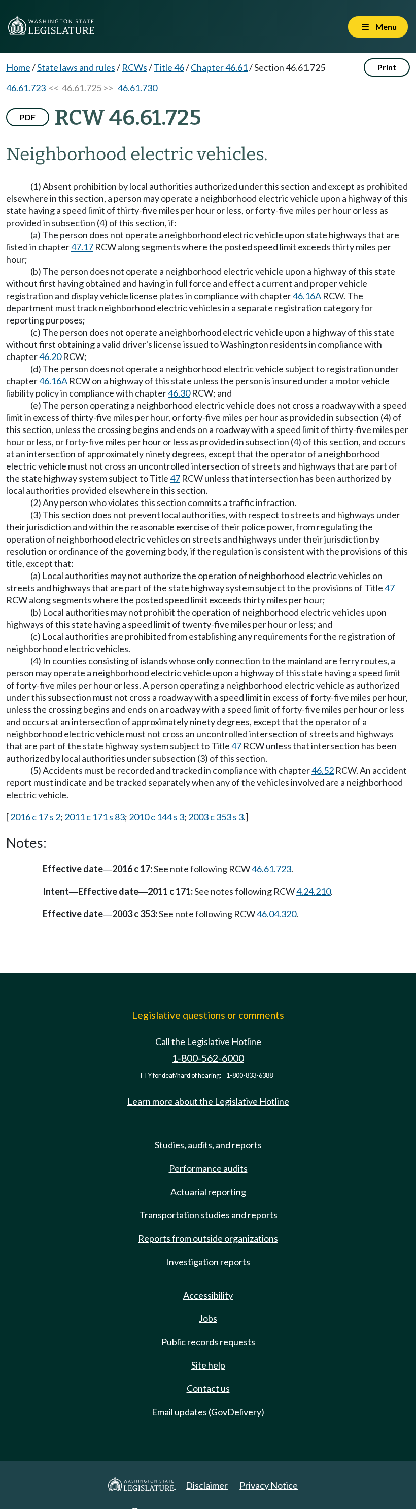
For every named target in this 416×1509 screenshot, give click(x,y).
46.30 (179, 393)
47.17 (82, 247)
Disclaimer (207, 1485)
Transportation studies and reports (208, 1214)
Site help (208, 1365)
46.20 (50, 356)
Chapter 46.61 (219, 67)
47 (175, 478)
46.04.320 (276, 913)
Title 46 (169, 67)
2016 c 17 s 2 (35, 816)
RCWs (134, 67)
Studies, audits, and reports (208, 1145)
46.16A (307, 295)
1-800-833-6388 (249, 1076)
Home (18, 67)
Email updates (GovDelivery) (208, 1411)
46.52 (322, 770)
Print (386, 67)
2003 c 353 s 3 (216, 816)
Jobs (208, 1318)
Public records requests (208, 1341)
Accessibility (208, 1295)
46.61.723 (26, 87)
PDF (28, 117)
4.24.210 (313, 891)
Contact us (208, 1388)
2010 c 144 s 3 (156, 816)
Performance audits (208, 1168)
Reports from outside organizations (208, 1238)
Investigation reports (208, 1261)
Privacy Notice (268, 1485)
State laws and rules (76, 67)
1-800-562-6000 (208, 1058)
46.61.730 (137, 87)
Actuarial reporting (208, 1191)
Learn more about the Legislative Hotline (208, 1101)
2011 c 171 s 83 (94, 816)
